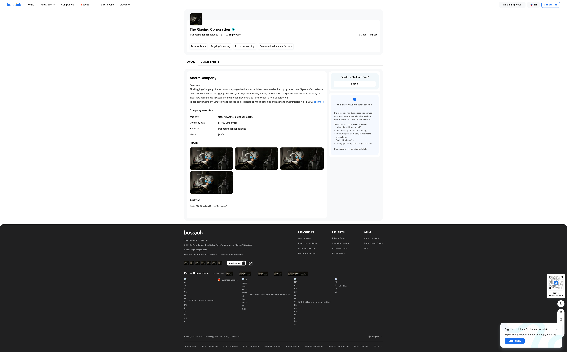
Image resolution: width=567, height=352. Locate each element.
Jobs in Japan (190, 346)
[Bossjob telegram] (220, 263)
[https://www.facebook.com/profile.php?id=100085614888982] (222, 134)
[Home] (14, 5)
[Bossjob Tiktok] (214, 263)
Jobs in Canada (361, 346)
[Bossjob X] (209, 263)
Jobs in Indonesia (251, 346)
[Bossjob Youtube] (203, 263)
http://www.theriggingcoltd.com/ (235, 117)
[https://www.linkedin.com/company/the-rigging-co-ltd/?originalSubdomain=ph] (219, 134)
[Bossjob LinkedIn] (192, 263)
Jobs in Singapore (210, 346)
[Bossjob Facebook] (186, 263)
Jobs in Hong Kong (272, 346)
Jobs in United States (313, 346)
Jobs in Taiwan (292, 346)
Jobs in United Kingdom (338, 346)
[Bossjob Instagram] (197, 263)
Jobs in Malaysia (230, 346)
